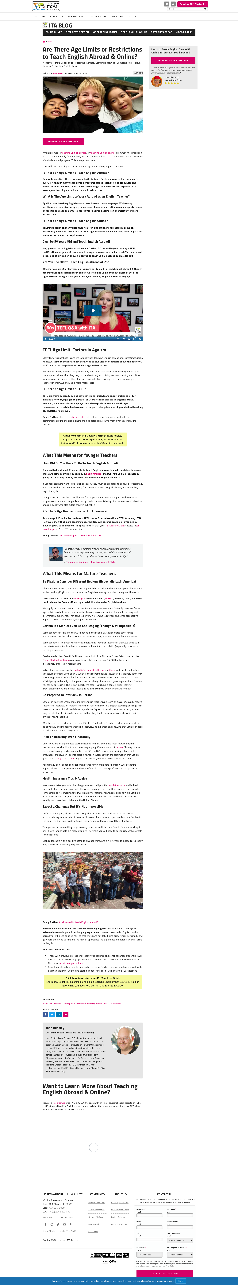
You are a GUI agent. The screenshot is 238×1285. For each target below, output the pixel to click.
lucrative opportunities (71, 963)
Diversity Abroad (161, 32)
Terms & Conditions (66, 1217)
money (119, 747)
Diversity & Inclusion (120, 1202)
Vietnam (64, 660)
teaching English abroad (73, 153)
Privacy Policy (48, 1217)
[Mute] (124, 339)
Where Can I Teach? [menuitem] (76, 16)
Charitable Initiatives (120, 1209)
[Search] (205, 9)
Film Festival (93, 1224)
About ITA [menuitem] (132, 16)
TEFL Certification (77, 32)
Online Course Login (96, 1202)
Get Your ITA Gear (95, 1217)
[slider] (84, 339)
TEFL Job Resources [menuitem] (98, 16)
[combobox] (186, 9)
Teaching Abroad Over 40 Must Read (104, 1003)
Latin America (94, 474)
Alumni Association (96, 1209)
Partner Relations (118, 1217)
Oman (100, 670)
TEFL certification (114, 525)
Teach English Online (134, 32)
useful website (76, 417)
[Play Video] (45, 339)
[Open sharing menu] (135, 339)
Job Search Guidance (104, 32)
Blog (50, 41)
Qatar (112, 670)
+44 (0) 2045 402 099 (58, 1211)
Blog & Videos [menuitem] (117, 16)
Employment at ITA (119, 1224)
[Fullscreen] (140, 339)
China (45, 660)
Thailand (54, 660)
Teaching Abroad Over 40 (74, 1003)
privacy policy (160, 1280)
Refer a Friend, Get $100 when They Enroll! (59, 1231)
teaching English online (102, 153)
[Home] (44, 41)
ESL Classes (93, 1231)
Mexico (109, 598)
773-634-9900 (57, 1208)
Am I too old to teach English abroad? (78, 922)
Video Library (184, 32)
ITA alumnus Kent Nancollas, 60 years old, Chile (90, 562)
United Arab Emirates (85, 670)
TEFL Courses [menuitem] (39, 16)
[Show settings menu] (129, 339)
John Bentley (58, 73)
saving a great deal (64, 758)
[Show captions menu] (118, 339)
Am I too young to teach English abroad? (80, 535)
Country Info (54, 32)
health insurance (116, 785)
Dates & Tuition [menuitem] (56, 16)
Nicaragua (79, 598)
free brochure (59, 1102)
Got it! (180, 1280)
